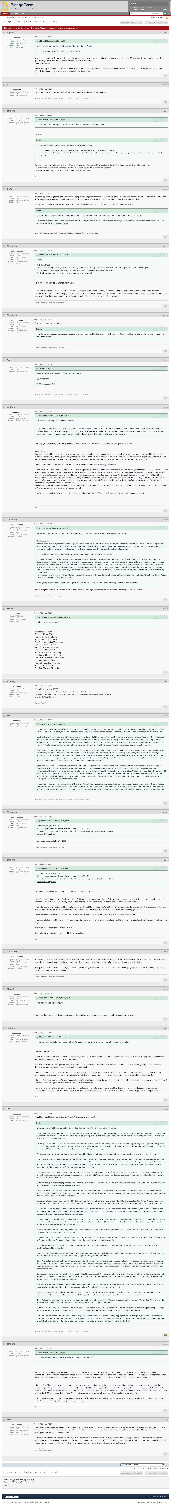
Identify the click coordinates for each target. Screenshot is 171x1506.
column (70, 1080)
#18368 (165, 407)
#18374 (165, 860)
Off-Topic (25, 17)
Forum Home (16, 1502)
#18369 (165, 520)
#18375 (165, 952)
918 (31, 22)
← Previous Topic (139, 1468)
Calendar (24, 13)
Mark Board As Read (42, 1502)
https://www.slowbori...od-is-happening (91, 92)
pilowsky (11, 681)
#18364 (165, 189)
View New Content (158, 17)
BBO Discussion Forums (11, 17)
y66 (8, 84)
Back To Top (7, 1502)
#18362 (165, 85)
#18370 (165, 609)
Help (165, 9)
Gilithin (10, 608)
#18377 (165, 1028)
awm (9, 1419)
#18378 (165, 1109)
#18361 (165, 32)
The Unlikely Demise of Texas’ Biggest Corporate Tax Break (58, 51)
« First (17, 22)
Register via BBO (139, 9)
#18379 (165, 1344)
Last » (53, 22)
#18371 (165, 681)
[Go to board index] (18, 6)
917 (26, 22)
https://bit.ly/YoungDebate (44, 697)
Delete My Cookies (28, 1502)
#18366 (165, 315)
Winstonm (12, 246)
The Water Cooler (37, 17)
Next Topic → (164, 1468)
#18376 (165, 989)
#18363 (165, 111)
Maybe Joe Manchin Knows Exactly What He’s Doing (60, 1117)
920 (40, 22)
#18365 (165, 246)
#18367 (165, 360)
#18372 (165, 716)
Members (14, 13)
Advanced (168, 13)
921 (44, 22)
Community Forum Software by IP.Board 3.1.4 (153, 1502)
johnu (9, 189)
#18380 (165, 1420)
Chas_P (11, 989)
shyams (11, 32)
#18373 (165, 812)
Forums (6, 13)
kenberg (11, 111)
